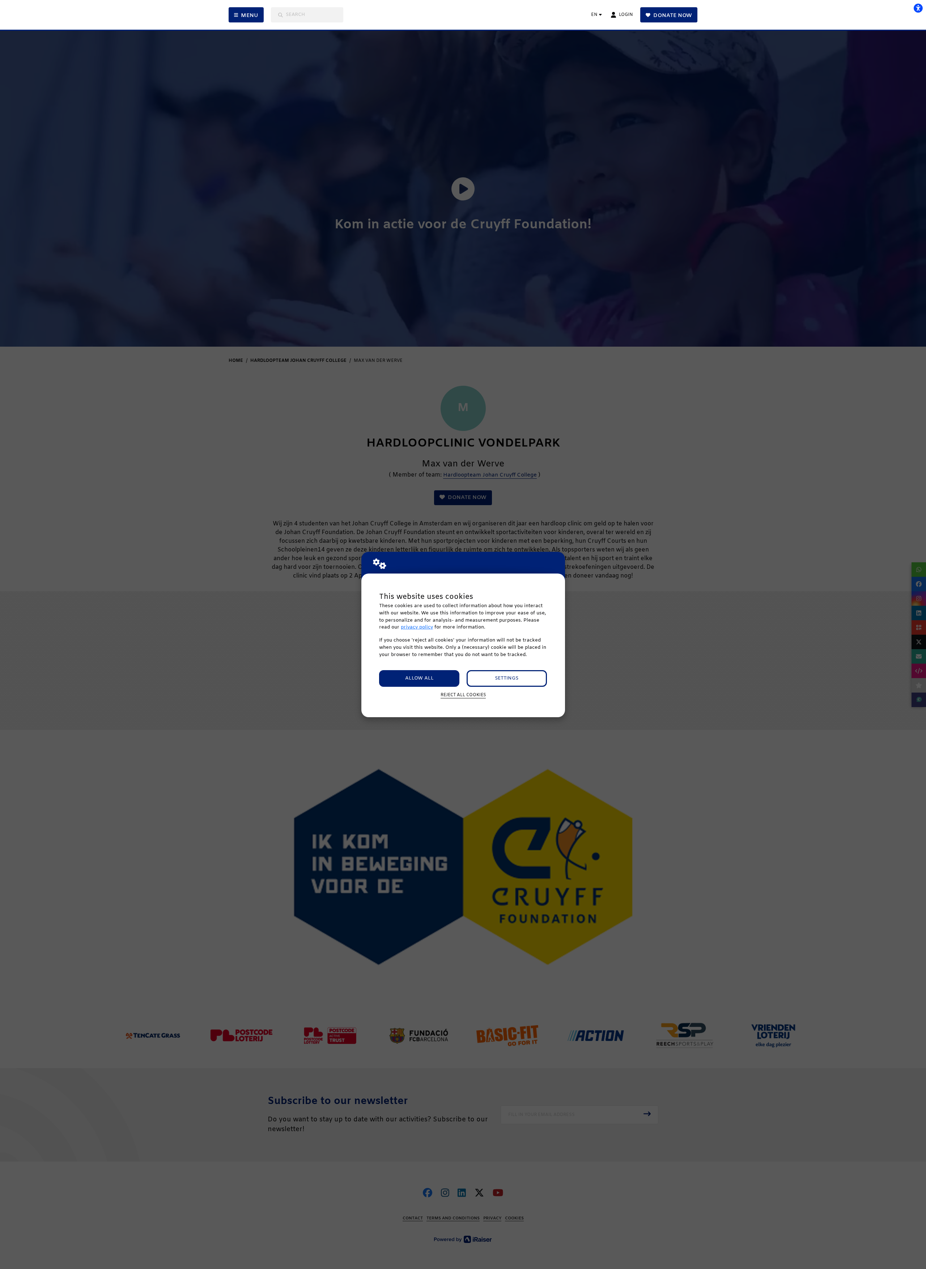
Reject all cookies (463, 695)
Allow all (419, 678)
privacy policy (417, 627)
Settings (506, 678)
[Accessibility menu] (918, 8)
